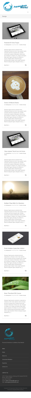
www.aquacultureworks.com (12, 382)
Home (3, 352)
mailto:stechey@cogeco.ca (12, 380)
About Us (4, 356)
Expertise (4, 363)
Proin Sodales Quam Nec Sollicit (14, 248)
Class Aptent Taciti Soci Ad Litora (14, 151)
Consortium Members (7, 359)
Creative (21, 44)
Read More (6, 65)
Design (24, 44)
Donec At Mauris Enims (11, 103)
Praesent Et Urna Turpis (11, 43)
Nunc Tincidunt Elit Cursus (12, 293)
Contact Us (5, 366)
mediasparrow (8, 44)
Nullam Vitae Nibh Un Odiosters (14, 203)
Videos (5, 154)
